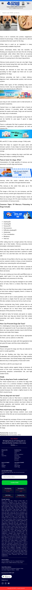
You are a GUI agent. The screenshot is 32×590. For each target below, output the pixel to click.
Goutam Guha (13, 433)
